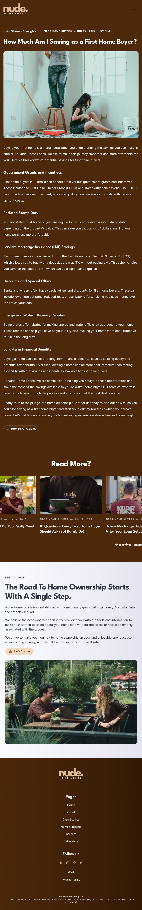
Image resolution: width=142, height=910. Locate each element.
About (71, 812)
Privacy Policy (71, 880)
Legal (71, 871)
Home (71, 805)
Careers (71, 834)
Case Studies (71, 819)
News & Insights (71, 826)
